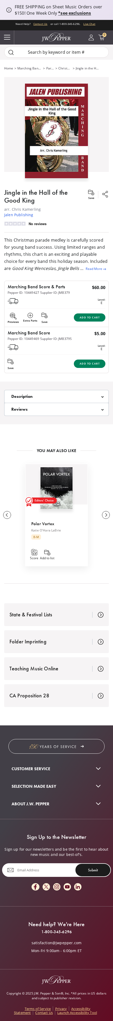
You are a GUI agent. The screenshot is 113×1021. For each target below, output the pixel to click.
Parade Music (50, 68)
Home (8, 68)
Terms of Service (38, 1008)
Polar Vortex (42, 523)
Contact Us (40, 24)
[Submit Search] (11, 52)
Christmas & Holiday (65, 68)
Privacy (61, 1008)
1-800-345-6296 (56, 932)
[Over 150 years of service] (56, 746)
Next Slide (106, 515)
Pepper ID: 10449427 (23, 292)
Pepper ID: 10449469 (23, 338)
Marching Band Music (29, 68)
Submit (93, 870)
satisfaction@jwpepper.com (56, 943)
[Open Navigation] (7, 37)
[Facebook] (35, 887)
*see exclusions (74, 13)
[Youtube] (67, 887)
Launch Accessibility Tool (77, 1012)
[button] (56, 129)
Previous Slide (7, 515)
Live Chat (89, 24)
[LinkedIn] (77, 887)
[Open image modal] (56, 132)
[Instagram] (56, 887)
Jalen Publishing (18, 214)
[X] (46, 887)
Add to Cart (90, 317)
